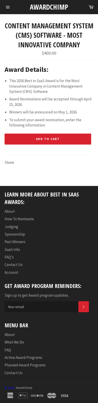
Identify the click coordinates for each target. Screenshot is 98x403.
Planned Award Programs (25, 365)
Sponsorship (15, 234)
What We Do (14, 342)
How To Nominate (19, 218)
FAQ (8, 349)
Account (11, 272)
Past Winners (15, 241)
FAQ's (9, 257)
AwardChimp (49, 7)
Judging (11, 226)
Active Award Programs (23, 357)
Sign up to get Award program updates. (37, 295)
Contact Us (14, 264)
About (10, 211)
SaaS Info (12, 249)
